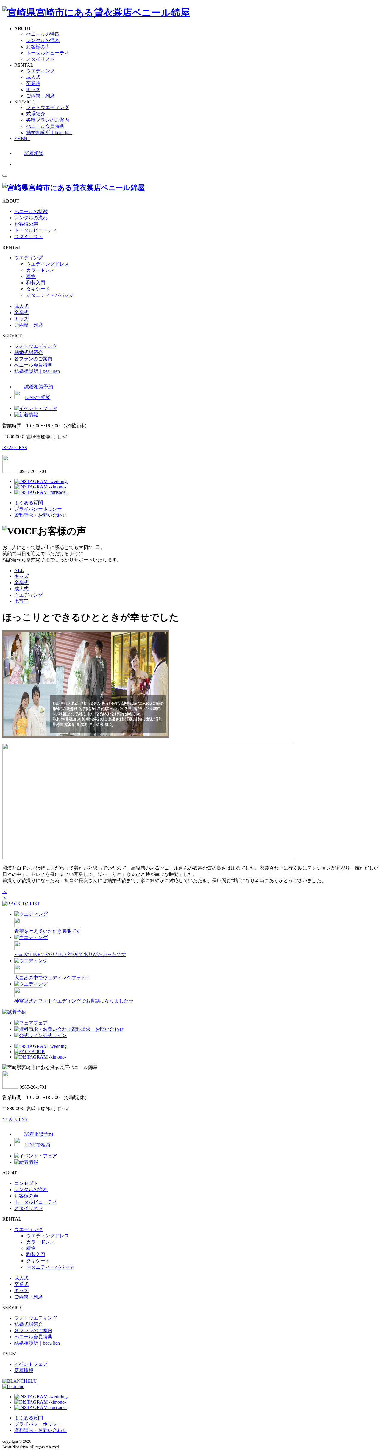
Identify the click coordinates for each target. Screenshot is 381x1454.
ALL (19, 570)
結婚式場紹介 (28, 352)
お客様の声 (38, 46)
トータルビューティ (47, 52)
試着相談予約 (38, 386)
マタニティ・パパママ (50, 295)
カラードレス (40, 270)
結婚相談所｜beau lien (49, 132)
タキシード (38, 288)
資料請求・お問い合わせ (40, 515)
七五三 (21, 601)
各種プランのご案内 (47, 119)
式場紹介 (35, 113)
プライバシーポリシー (38, 508)
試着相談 (33, 153)
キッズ (33, 89)
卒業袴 (33, 83)
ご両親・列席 (40, 95)
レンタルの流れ (43, 40)
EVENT (22, 138)
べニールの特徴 (43, 34)
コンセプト (26, 1183)
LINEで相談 (37, 397)
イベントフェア (31, 1364)
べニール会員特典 (45, 126)
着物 (31, 276)
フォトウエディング (47, 107)
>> (14, 447)
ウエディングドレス (47, 263)
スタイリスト (40, 59)
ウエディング (40, 70)
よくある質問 (28, 502)
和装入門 (35, 282)
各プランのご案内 (33, 358)
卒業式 (21, 312)
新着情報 (23, 1370)
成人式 (33, 77)
